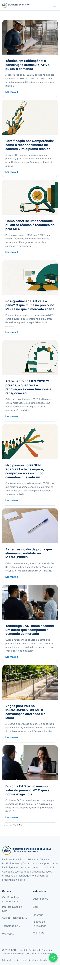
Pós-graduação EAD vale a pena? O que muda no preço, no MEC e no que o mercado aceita (29, 305)
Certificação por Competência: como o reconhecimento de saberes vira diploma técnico (29, 145)
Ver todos (8, 933)
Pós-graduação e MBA (12, 908)
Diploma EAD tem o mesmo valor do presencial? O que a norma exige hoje (27, 790)
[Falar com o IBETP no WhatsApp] (53, 957)
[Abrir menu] (54, 5)
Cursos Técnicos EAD (14, 917)
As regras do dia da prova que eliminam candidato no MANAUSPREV (28, 553)
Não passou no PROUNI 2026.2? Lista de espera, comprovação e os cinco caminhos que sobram (24, 471)
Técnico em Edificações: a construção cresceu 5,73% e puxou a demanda (27, 65)
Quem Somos (40, 898)
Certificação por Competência (11, 899)
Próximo (17, 824)
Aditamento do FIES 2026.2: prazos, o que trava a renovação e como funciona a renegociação (28, 387)
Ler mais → (11, 91)
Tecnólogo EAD (11, 925)
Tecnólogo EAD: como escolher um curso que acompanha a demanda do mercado (29, 630)
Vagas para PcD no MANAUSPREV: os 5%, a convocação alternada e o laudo (25, 712)
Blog (35, 906)
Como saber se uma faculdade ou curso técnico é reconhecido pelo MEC (30, 225)
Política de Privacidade (39, 923)
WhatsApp (38, 932)
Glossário (37, 914)
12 (10, 824)
